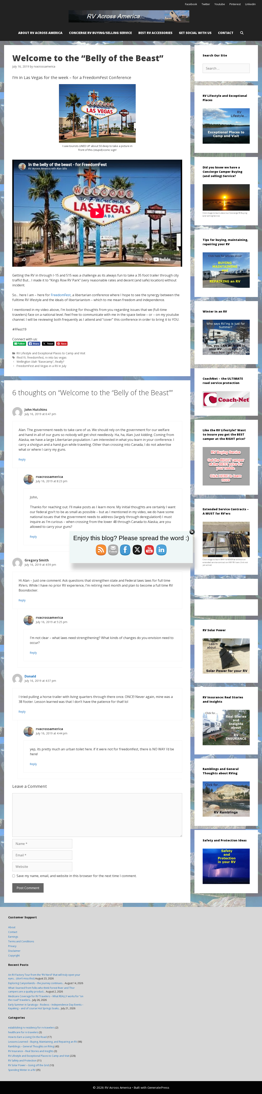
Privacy (12, 946)
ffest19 (21, 357)
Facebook (191, 4)
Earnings (13, 936)
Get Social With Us (195, 33)
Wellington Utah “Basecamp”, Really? (40, 362)
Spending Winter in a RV (21, 1070)
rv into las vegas (56, 357)
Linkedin (250, 4)
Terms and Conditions (21, 941)
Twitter (206, 4)
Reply (22, 459)
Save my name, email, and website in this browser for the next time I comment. (77, 876)
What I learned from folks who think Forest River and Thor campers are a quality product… (41, 989)
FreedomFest (61, 295)
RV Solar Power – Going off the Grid (28, 1065)
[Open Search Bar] (242, 33)
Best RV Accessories (155, 33)
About (11, 927)
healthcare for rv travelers (23, 1032)
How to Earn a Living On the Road (27, 1037)
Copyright (14, 955)
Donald (30, 676)
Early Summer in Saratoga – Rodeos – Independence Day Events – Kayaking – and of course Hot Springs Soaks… (45, 1006)
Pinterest (235, 4)
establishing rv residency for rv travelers (31, 1027)
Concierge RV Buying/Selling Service (100, 33)
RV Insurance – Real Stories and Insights (30, 1051)
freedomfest (35, 357)
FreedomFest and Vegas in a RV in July (41, 366)
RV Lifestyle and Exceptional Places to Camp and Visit (51, 353)
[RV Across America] (130, 16)
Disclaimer (14, 951)
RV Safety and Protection (22, 1060)
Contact (225, 33)
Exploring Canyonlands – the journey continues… (36, 983)
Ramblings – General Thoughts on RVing (31, 1046)
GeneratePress (158, 1087)
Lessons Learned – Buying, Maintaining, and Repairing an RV (42, 1041)
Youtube (220, 4)
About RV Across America (40, 33)
